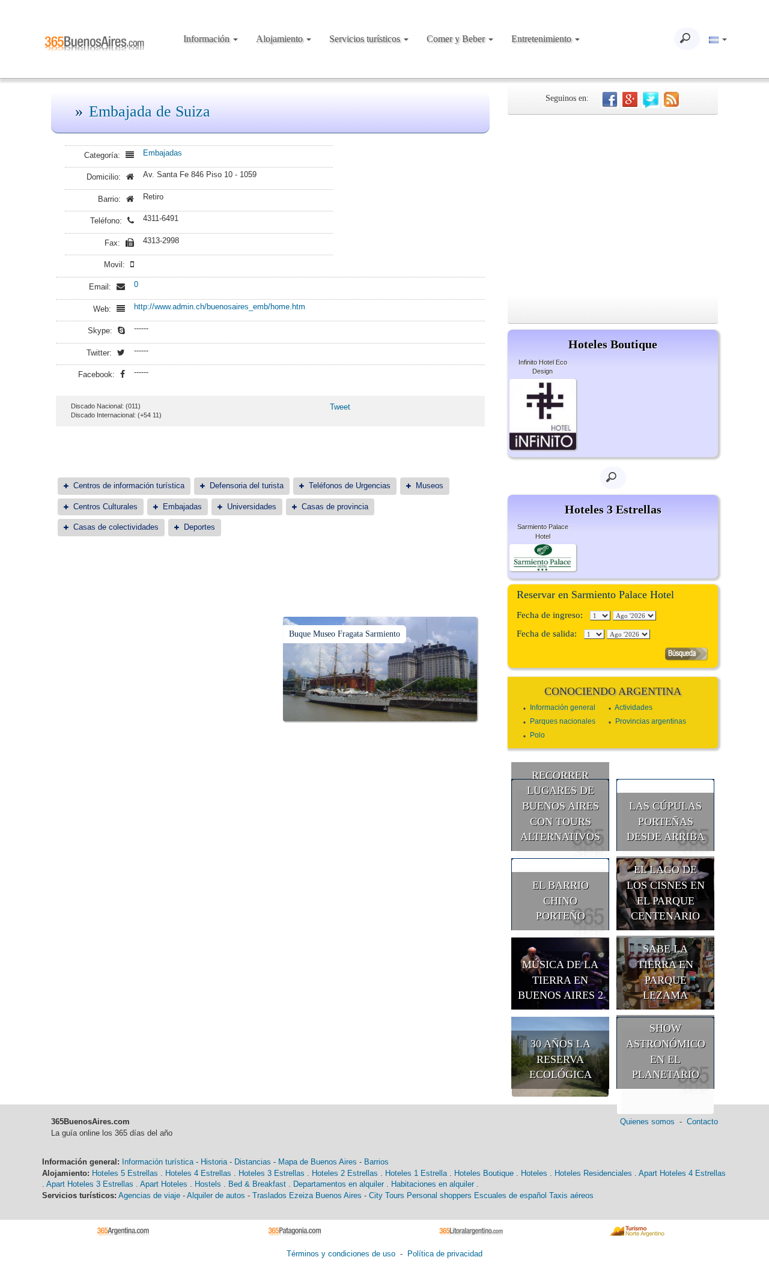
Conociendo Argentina (612, 691)
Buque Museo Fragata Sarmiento (344, 633)
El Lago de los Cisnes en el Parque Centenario (666, 893)
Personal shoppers (439, 1195)
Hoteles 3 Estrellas (272, 1173)
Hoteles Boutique (484, 1173)
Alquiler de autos (216, 1195)
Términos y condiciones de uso (341, 1253)
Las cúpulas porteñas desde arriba (666, 821)
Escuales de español (510, 1195)
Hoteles (534, 1173)
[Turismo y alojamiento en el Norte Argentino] (641, 1230)
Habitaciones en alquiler (432, 1184)
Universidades (251, 506)
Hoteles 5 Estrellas (125, 1173)
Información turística (157, 1161)
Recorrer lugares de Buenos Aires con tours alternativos (560, 806)
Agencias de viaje (149, 1195)
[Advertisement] (613, 205)
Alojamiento (280, 39)
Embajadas (162, 152)
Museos (429, 485)
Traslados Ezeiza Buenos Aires (307, 1195)
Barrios (376, 1161)
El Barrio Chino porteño (560, 900)
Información (207, 39)
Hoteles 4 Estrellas (198, 1173)
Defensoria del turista (247, 485)
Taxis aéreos (571, 1195)
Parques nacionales (562, 721)
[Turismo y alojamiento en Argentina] (127, 1230)
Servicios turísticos (366, 39)
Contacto (702, 1121)
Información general (562, 707)
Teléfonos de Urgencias (350, 485)
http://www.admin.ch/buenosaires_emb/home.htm (219, 306)
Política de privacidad (444, 1253)
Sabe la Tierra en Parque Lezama (665, 972)
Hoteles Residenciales (593, 1173)
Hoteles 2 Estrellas (345, 1173)
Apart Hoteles (163, 1184)
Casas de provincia (335, 506)
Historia (214, 1161)
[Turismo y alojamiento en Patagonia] (299, 1230)
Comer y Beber (457, 39)
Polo (537, 735)
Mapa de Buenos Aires (317, 1161)
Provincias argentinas (650, 721)
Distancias (252, 1161)
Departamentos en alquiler (338, 1184)
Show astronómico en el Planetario (665, 1051)
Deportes (199, 527)
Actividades (633, 707)
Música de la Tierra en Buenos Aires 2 (560, 980)
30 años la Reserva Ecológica (560, 1059)
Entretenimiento (542, 39)
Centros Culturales (105, 506)
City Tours (386, 1195)
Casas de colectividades (116, 527)
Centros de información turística (128, 485)
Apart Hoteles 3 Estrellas (89, 1184)
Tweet (340, 406)
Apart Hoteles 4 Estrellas (682, 1173)
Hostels (208, 1184)
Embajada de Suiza (149, 111)
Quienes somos (647, 1121)
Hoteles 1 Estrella (416, 1173)
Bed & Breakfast (257, 1184)
